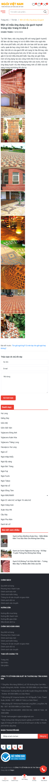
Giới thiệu (4, 663)
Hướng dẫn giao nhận (9, 619)
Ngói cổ (4, 452)
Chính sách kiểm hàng (9, 594)
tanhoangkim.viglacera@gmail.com (20, 716)
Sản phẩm (5, 665)
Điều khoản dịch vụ (8, 622)
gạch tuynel (41, 38)
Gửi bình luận (8, 398)
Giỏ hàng (24, 779)
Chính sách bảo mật (8, 592)
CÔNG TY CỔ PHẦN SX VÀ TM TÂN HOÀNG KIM (31, 767)
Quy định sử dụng (7, 586)
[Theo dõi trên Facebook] (3, 747)
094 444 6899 (16, 710)
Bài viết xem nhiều (10, 530)
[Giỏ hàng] (39, 5)
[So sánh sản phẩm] (44, 5)
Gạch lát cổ (5, 524)
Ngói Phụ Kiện (6, 519)
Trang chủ (5, 660)
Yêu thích (44, 780)
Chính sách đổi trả (8, 600)
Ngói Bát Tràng (7, 466)
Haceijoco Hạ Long (9, 447)
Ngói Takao (5, 481)
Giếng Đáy (5, 418)
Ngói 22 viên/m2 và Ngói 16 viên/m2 (16, 500)
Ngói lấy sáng (6, 461)
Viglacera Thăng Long (10, 442)
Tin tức (34, 780)
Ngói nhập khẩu (7, 457)
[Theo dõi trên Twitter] (9, 747)
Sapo (12, 770)
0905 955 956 (27, 710)
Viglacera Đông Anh (9, 433)
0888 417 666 (39, 710)
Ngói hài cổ (5, 486)
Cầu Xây (4, 514)
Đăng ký (43, 736)
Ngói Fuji (4, 471)
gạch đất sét (22, 50)
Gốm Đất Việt (6, 428)
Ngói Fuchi (5, 476)
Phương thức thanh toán (10, 589)
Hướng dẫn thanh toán (9, 616)
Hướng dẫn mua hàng (9, 613)
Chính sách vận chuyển (9, 603)
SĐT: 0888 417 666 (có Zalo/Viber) (25, 700)
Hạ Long (4, 413)
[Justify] (45, 12)
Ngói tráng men (7, 505)
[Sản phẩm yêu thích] (33, 5)
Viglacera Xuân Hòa (9, 437)
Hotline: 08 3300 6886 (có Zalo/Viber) (34, 687)
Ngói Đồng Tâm (7, 490)
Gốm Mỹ (4, 423)
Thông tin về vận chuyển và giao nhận (15, 597)
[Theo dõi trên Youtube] (20, 747)
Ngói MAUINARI (7, 495)
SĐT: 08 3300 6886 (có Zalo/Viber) (18, 707)
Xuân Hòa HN (6, 510)
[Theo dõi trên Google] (14, 747)
